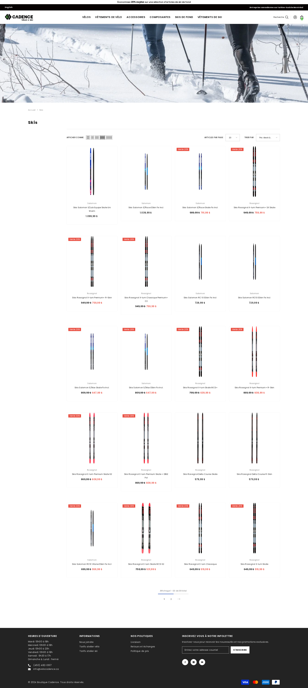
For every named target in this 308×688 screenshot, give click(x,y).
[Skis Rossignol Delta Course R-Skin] (254, 438)
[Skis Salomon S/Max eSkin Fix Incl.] (146, 351)
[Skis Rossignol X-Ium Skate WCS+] (200, 351)
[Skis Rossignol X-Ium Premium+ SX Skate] (254, 171)
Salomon (92, 203)
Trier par (249, 137)
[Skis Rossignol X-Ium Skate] (254, 528)
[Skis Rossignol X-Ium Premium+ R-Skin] (92, 261)
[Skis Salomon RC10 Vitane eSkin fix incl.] (92, 528)
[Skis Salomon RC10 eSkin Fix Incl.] (254, 261)
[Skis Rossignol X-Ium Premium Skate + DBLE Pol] (146, 438)
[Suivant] (179, 599)
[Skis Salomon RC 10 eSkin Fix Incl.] (200, 261)
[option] (154, 2)
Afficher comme (75, 137)
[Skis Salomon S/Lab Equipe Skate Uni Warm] (92, 171)
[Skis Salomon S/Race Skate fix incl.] (200, 171)
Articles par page (213, 137)
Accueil (32, 110)
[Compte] (295, 17)
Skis (41, 110)
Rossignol (254, 203)
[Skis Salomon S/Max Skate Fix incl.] (92, 351)
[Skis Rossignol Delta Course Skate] (200, 438)
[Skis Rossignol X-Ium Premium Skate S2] (92, 438)
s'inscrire (240, 650)
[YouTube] (202, 662)
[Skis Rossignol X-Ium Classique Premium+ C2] (146, 261)
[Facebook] (185, 662)
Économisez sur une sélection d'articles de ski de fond (154, 2)
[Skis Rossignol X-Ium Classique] (200, 528)
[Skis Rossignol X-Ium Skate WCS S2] (146, 528)
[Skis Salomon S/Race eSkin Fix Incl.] (146, 171)
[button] (88, 137)
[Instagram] (194, 662)
